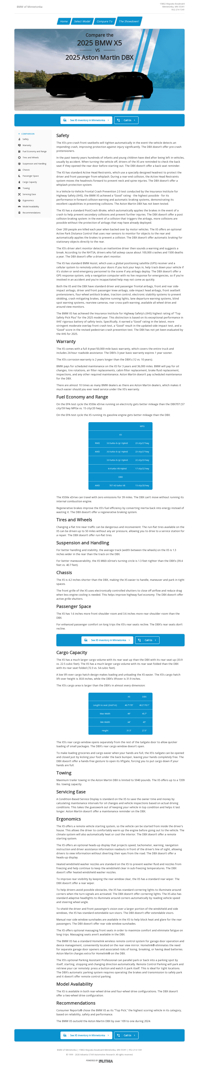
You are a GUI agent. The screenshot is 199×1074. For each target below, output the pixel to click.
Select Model (82, 21)
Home (64, 21)
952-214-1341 (178, 9)
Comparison (28, 134)
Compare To (104, 21)
